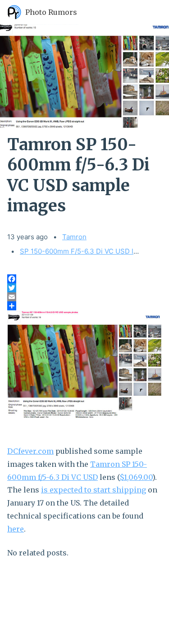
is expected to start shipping (93, 489)
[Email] (84, 296)
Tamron (74, 237)
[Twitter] (84, 287)
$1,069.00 (135, 477)
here (15, 528)
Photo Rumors (51, 12)
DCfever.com (30, 451)
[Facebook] (84, 278)
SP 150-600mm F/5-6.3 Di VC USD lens (82, 251)
